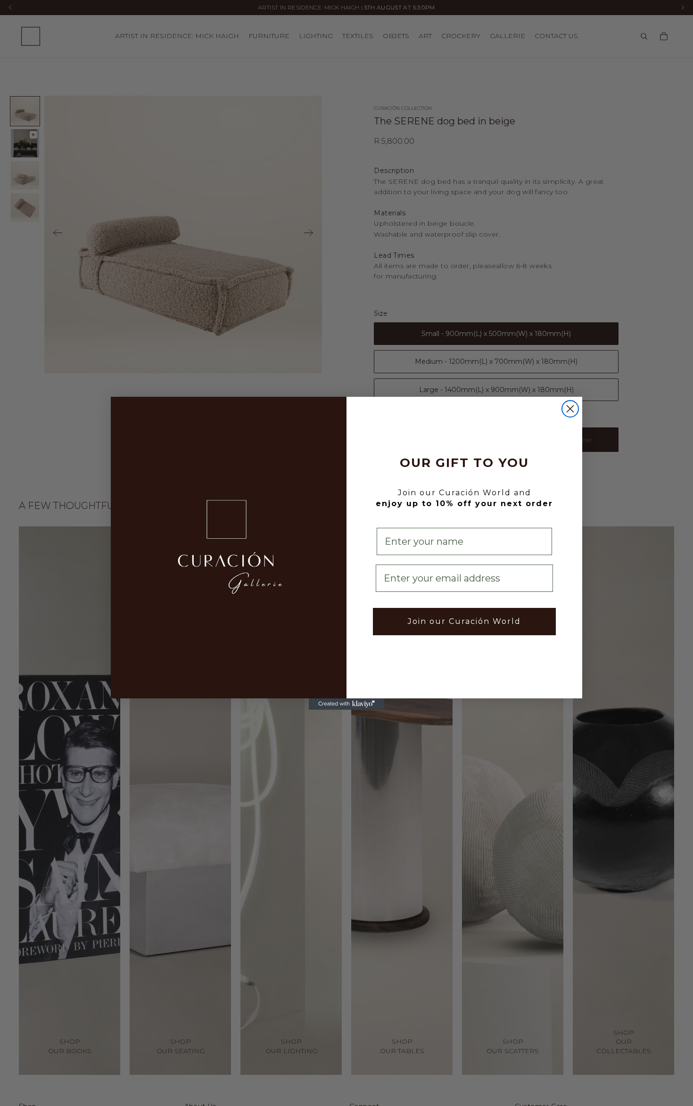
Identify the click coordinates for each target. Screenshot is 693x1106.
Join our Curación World (464, 621)
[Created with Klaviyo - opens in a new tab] (346, 704)
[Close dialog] (570, 409)
